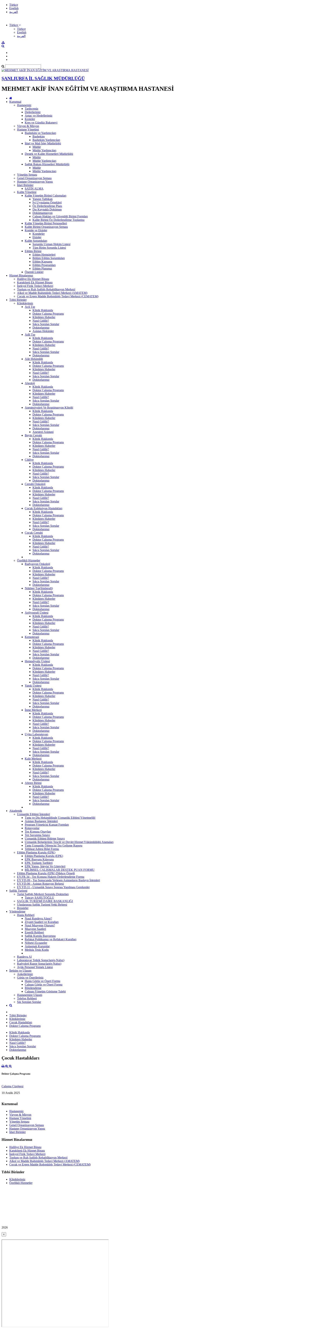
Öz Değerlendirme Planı (47, 206)
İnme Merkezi (33, 710)
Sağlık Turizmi (18, 890)
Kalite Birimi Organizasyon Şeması (46, 226)
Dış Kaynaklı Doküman (47, 209)
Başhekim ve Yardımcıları (40, 133)
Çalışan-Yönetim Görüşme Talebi (45, 991)
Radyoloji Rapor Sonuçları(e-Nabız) (39, 963)
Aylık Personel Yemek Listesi (35, 967)
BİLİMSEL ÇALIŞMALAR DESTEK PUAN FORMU (60, 869)
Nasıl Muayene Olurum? (40, 925)
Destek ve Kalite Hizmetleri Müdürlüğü (49, 153)
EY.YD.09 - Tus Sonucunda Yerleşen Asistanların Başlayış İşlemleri (58, 880)
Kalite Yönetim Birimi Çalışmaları (45, 195)
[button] (15, 25)
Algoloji (30, 383)
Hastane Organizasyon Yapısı (35, 181)
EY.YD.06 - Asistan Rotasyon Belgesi (40, 883)
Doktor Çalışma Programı (48, 313)
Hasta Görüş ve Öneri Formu (42, 981)
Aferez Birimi (33, 783)
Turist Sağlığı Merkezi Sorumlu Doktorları (43, 894)
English (14, 8)
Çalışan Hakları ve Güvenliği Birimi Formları (60, 216)
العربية (13, 12)
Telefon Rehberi (27, 998)
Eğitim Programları (44, 265)
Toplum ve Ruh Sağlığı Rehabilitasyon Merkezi (46, 289)
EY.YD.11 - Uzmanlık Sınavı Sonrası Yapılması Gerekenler (53, 887)
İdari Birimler (25, 185)
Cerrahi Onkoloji (35, 484)
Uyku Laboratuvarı (36, 734)
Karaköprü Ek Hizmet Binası (35, 282)
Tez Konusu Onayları (38, 831)
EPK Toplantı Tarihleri (39, 862)
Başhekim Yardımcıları (46, 140)
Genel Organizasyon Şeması (34, 178)
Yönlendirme (17, 911)
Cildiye (29, 459)
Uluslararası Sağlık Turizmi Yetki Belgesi (42, 904)
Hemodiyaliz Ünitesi (37, 661)
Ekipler (36, 237)
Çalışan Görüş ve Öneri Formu (43, 984)
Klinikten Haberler (43, 317)
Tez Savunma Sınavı (37, 835)
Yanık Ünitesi (33, 685)
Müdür (36, 146)
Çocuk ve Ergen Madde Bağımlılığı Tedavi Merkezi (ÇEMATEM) (57, 296)
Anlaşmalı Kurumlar (37, 946)
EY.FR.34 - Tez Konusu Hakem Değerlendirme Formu (50, 876)
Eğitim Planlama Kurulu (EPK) (36, 852)
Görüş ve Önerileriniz (30, 977)
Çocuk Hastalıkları (20, 1022)
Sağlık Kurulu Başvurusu (40, 935)
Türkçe (13, 4)
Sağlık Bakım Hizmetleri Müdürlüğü (47, 164)
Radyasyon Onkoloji (37, 564)
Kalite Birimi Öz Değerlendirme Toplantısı (58, 219)
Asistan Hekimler (43, 331)
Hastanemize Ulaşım (29, 995)
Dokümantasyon (42, 213)
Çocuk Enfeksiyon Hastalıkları (43, 508)
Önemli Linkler (34, 272)
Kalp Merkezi (33, 758)
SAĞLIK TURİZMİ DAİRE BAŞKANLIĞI (45, 901)
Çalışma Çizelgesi (12, 1086)
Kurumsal (15, 101)
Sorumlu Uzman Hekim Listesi (51, 244)
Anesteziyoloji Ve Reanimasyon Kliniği (49, 407)
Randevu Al (24, 956)
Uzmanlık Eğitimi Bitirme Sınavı (45, 838)
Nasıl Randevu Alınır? (38, 918)
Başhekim (38, 136)
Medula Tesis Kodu (37, 949)
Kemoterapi (32, 637)
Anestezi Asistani (43, 431)
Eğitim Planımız (42, 268)
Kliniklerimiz (25, 303)
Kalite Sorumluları (36, 240)
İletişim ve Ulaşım (20, 970)
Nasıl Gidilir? (40, 320)
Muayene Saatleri (35, 929)
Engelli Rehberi (34, 932)
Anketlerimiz (25, 974)
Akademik (15, 810)
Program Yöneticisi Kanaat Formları (47, 824)
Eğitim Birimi (33, 251)
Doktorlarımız (40, 327)
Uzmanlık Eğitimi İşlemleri (33, 814)
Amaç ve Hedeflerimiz (38, 115)
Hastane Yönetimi (28, 129)
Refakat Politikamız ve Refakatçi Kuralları (50, 939)
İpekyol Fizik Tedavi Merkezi (35, 286)
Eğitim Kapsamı (42, 261)
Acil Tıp (30, 306)
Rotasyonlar (32, 828)
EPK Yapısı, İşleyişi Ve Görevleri (45, 866)
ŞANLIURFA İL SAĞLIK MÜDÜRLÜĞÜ (43, 78)
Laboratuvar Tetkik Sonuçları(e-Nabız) (40, 960)
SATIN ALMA (34, 188)
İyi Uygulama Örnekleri (47, 202)
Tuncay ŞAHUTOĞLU (39, 897)
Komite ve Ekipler (36, 230)
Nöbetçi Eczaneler (36, 942)
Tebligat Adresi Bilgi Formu (42, 849)
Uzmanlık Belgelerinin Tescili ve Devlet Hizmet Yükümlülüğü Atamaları (69, 842)
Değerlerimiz (33, 112)
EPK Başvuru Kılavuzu (39, 859)
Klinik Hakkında (42, 310)
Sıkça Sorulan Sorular (45, 324)
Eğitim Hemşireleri (43, 254)
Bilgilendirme (33, 988)
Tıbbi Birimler (18, 299)
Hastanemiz (24, 105)
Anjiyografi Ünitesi (36, 612)
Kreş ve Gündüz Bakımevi (41, 122)
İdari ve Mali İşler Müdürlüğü (43, 143)
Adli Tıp (30, 334)
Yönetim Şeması (27, 174)
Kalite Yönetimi (26, 192)
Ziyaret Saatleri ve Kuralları (42, 922)
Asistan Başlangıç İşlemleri (41, 821)
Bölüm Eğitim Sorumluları (48, 258)
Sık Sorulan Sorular (29, 1002)
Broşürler (22, 908)
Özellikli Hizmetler (28, 560)
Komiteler (38, 233)
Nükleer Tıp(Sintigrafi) (39, 588)
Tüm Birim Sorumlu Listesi (49, 247)
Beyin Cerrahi (33, 435)
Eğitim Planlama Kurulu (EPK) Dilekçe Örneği (46, 873)
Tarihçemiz (31, 108)
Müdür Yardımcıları (44, 150)
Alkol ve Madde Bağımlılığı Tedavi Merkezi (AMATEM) (52, 292)
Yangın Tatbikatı (42, 199)
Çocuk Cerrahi (34, 532)
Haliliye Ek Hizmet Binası (33, 279)
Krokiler (30, 119)
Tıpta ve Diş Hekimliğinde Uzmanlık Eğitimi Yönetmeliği (60, 817)
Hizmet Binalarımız (21, 275)
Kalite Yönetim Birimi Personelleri (46, 223)
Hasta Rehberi (25, 915)
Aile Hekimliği (34, 359)
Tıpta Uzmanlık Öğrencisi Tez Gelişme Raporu (53, 845)
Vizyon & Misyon (28, 126)
